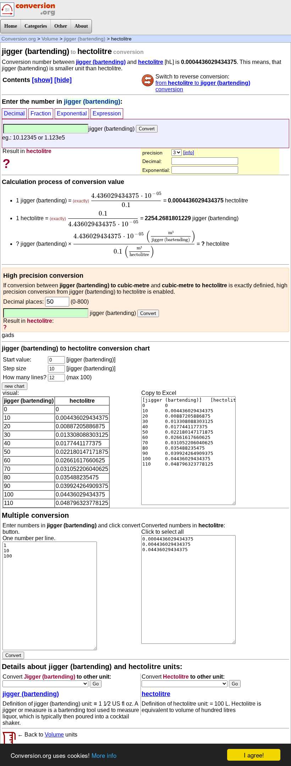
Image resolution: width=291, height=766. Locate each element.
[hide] (63, 79)
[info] (188, 152)
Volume (50, 39)
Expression (107, 113)
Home (10, 26)
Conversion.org (18, 39)
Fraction (41, 113)
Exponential (72, 113)
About (81, 26)
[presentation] (126, 199)
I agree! (254, 754)
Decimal (14, 113)
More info (104, 755)
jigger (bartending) (84, 39)
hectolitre (150, 62)
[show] (42, 79)
